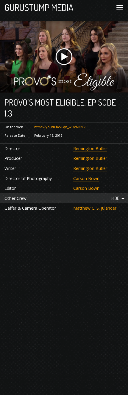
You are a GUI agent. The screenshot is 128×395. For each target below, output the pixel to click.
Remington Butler (90, 148)
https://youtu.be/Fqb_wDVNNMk (59, 127)
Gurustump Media (39, 7)
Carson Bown (86, 178)
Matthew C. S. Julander (94, 208)
